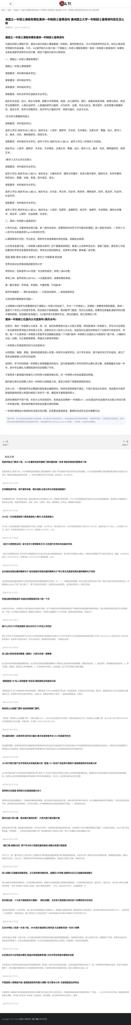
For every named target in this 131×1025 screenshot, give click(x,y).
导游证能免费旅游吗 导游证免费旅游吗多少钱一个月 (26, 599)
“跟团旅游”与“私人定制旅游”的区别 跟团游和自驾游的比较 (29, 681)
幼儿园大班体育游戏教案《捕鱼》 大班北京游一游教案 (27, 654)
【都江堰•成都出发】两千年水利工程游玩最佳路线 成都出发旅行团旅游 (34, 845)
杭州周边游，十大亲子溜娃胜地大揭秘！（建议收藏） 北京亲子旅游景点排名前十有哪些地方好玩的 (47, 900)
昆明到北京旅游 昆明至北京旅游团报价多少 (21, 791)
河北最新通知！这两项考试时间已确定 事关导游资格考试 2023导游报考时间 (36, 736)
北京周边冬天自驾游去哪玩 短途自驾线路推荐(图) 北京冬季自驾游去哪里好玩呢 (38, 955)
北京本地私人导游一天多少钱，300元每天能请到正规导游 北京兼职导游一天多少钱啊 (40, 928)
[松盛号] (65, 6)
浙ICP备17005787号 (39, 1019)
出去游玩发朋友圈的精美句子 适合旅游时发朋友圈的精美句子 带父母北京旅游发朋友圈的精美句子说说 (48, 571)
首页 (3, 10)
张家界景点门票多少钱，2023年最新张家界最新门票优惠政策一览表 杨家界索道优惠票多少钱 (44, 462)
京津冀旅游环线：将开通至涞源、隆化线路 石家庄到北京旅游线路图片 (34, 489)
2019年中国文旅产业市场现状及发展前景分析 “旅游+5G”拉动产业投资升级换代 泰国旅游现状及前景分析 (49, 763)
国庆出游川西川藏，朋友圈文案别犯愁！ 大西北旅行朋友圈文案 (31, 818)
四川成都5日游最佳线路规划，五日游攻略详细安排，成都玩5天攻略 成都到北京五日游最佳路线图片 (47, 873)
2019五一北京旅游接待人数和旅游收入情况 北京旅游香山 (28, 517)
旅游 (9, 10)
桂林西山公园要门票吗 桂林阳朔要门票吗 (20, 708)
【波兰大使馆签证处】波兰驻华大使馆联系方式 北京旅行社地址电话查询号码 (37, 544)
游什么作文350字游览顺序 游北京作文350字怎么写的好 (27, 626)
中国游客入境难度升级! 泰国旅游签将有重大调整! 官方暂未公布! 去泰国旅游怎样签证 (40, 982)
